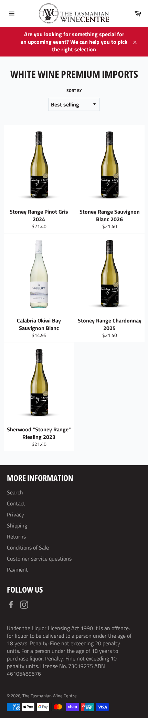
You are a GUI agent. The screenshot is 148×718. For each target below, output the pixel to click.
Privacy (15, 514)
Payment (17, 569)
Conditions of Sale (28, 547)
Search (15, 492)
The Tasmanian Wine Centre (49, 695)
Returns (16, 536)
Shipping (17, 525)
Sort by (74, 91)
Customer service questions (39, 558)
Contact (16, 503)
